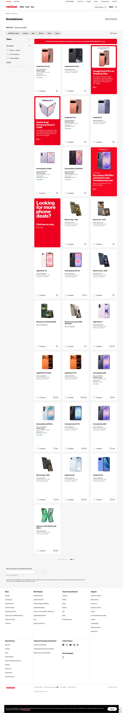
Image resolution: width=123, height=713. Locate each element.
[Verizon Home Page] (11, 6)
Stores (96, 1)
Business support (96, 607)
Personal (8, 1)
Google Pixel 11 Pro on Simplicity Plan (103, 72)
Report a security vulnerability (42, 653)
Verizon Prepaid (9, 607)
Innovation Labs (9, 676)
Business (16, 1)
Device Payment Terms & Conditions (44, 649)
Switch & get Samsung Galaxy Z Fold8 (45, 125)
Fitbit (63, 615)
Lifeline (93, 619)
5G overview (8, 672)
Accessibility (94, 623)
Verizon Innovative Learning (13, 660)
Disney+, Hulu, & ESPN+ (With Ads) (44, 611)
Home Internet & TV (10, 611)
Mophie (64, 607)
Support (89, 1)
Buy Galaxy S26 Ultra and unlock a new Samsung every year (103, 178)
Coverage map (105, 1)
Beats (64, 603)
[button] (16, 27)
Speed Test (94, 631)
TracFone (8, 623)
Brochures (8, 668)
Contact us (80, 1)
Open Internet (72, 687)
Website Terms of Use (41, 691)
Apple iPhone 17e (38, 599)
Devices (7, 595)
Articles (7, 664)
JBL (63, 611)
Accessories (8, 599)
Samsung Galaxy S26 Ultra (41, 603)
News (6, 653)
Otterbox (65, 595)
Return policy (95, 599)
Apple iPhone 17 (38, 595)
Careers (7, 649)
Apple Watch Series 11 (40, 615)
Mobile (22, 7)
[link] (111, 19)
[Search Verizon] (100, 7)
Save (32, 7)
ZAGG (64, 599)
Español (114, 1)
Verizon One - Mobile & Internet (14, 615)
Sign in (93, 611)
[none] (59, 559)
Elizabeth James (67, 619)
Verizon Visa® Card (39, 623)
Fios (35, 619)
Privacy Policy (38, 687)
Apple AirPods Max (39, 607)
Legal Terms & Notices (40, 645)
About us (7, 645)
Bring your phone (10, 619)
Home (27, 7)
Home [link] (7, 13)
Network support (96, 627)
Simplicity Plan (9, 603)
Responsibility (9, 656)
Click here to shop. (45, 224)
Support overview (96, 595)
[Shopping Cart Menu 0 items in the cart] (116, 7)
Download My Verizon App (98, 615)
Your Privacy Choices (50, 687)
